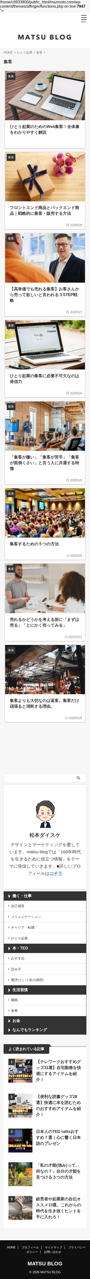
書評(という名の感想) (27, 980)
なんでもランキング (29, 1030)
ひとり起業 (19, 938)
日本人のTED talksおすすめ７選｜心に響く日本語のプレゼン (58, 1137)
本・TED (20, 948)
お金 (16, 1021)
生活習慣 (20, 990)
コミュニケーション (26, 917)
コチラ (55, 873)
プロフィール (30, 1247)
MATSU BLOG (45, 1264)
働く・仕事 (22, 896)
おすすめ (17, 958)
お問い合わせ (52, 1252)
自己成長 (17, 906)
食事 (14, 1011)
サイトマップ (53, 1247)
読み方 (16, 969)
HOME (11, 1247)
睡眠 (14, 1000)
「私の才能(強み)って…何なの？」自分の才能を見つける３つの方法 (58, 1171)
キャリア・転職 (23, 927)
